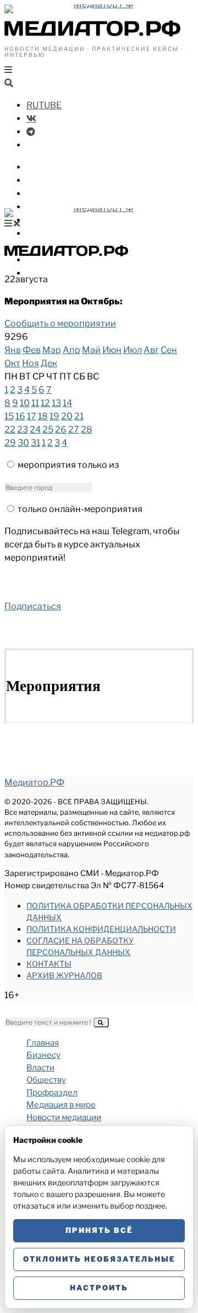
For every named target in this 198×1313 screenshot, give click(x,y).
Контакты (49, 963)
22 (9, 429)
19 (54, 416)
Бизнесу (45, 167)
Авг (151, 350)
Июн (112, 350)
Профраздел (54, 207)
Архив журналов (64, 975)
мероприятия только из (68, 465)
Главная (42, 1043)
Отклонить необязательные (99, 1258)
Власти (42, 180)
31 (35, 442)
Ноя (30, 363)
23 (22, 429)
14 (67, 403)
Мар (51, 350)
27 (73, 429)
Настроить (99, 1287)
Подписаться (32, 606)
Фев (32, 350)
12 (45, 403)
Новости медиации (71, 233)
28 (86, 429)
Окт (12, 363)
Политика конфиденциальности (101, 929)
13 (56, 403)
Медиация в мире (66, 220)
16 (20, 416)
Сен (169, 350)
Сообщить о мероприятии (60, 323)
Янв (12, 350)
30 (23, 442)
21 (79, 416)
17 (31, 416)
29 (10, 442)
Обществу (49, 193)
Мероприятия (57, 260)
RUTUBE (44, 105)
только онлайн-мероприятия (80, 509)
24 (35, 429)
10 (25, 403)
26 (61, 429)
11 (35, 403)
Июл (132, 350)
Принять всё (99, 1230)
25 (47, 429)
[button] (101, 1022)
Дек (49, 363)
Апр (71, 350)
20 (67, 416)
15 (9, 416)
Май (91, 350)
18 (43, 416)
